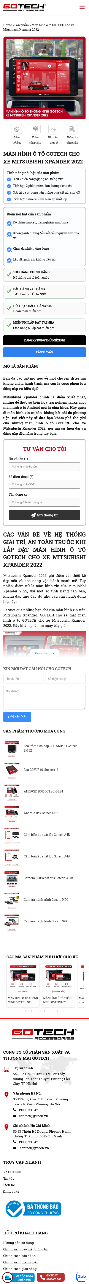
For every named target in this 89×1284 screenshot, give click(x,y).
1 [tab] (25, 1011)
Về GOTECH (12, 1172)
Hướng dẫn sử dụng (18, 1242)
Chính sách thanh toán (20, 1262)
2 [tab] (31, 1011)
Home (7, 25)
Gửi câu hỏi (17, 717)
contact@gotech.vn (33, 1116)
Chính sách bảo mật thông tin (25, 1249)
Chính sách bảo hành (19, 1255)
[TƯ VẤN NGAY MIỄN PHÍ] (7, 1277)
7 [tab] (64, 1011)
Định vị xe (11, 1191)
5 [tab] (51, 1011)
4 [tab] (44, 1011)
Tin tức (8, 1178)
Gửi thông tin (48, 515)
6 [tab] (57, 1011)
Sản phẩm (21, 25)
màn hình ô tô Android (21, 407)
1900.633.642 (28, 1110)
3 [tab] (38, 1011)
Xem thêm (43, 653)
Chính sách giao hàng (20, 1268)
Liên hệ (9, 1185)
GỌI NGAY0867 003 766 (53, 1277)
